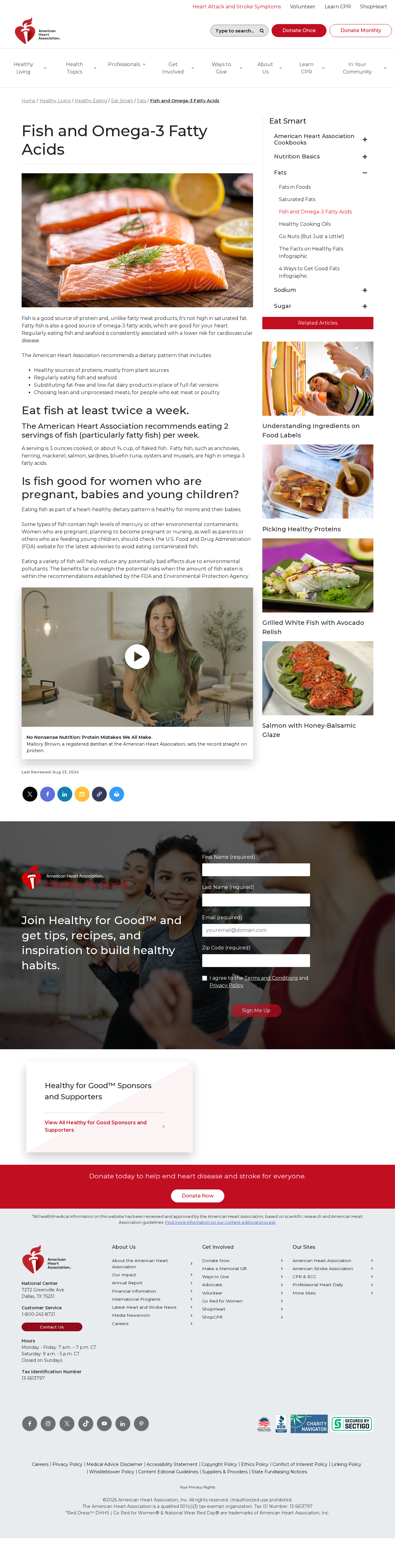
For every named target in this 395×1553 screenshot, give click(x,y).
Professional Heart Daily (318, 1284)
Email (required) (222, 917)
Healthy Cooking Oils (305, 224)
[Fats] (364, 173)
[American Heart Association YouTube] (104, 1423)
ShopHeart (213, 1309)
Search (261, 30)
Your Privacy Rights (197, 1487)
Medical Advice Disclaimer (114, 1464)
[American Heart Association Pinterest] (141, 1423)
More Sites (304, 1292)
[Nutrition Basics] (364, 156)
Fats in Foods (295, 187)
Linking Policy (346, 1464)
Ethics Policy (254, 1464)
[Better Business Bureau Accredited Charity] (281, 1423)
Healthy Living (55, 100)
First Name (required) (228, 857)
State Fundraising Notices (279, 1472)
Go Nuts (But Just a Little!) (311, 236)
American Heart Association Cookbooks (314, 139)
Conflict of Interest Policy (299, 1464)
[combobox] (233, 30)
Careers (120, 1323)
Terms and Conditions (271, 978)
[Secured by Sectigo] (351, 1423)
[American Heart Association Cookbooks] (364, 139)
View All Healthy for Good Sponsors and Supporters (96, 1126)
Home (28, 100)
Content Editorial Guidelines (168, 1472)
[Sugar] (364, 306)
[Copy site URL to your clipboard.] (99, 794)
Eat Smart (122, 100)
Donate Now (198, 1196)
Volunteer (212, 1292)
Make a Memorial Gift (224, 1268)
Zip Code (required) (226, 948)
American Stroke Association (323, 1268)
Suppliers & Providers (224, 1472)
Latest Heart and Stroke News (144, 1307)
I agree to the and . (259, 981)
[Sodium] (364, 290)
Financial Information (134, 1291)
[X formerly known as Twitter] (67, 1423)
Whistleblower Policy (111, 1472)
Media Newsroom (131, 1315)
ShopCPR (212, 1317)
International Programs (136, 1299)
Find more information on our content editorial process (220, 1222)
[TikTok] (86, 1423)
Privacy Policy (226, 985)
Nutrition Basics (297, 157)
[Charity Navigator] (309, 1423)
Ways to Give (215, 1276)
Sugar (282, 306)
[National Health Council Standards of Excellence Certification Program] (264, 1423)
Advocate (212, 1284)
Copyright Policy (219, 1464)
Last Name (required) (228, 887)
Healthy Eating (91, 100)
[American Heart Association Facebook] (30, 1423)
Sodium (285, 290)
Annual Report (127, 1282)
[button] (299, 30)
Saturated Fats (297, 199)
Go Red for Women (222, 1300)
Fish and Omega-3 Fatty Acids (184, 100)
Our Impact (124, 1274)
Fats (141, 100)
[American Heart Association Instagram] (48, 1423)
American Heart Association (322, 1260)
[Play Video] (137, 657)
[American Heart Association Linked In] (123, 1423)
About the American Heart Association (140, 1263)
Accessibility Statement (172, 1464)
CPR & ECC (304, 1276)
